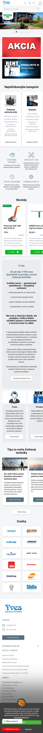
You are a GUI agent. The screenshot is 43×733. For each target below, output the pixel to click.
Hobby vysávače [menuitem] (32, 114)
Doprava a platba (8, 655)
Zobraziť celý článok (15, 499)
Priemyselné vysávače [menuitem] (32, 119)
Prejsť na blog (21, 512)
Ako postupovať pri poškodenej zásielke (15, 666)
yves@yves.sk (11, 625)
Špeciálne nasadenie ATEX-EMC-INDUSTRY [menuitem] (10, 135)
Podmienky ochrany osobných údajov (15, 669)
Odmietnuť (28, 729)
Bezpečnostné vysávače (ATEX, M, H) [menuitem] (32, 130)
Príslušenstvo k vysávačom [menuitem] (32, 123)
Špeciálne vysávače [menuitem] (32, 127)
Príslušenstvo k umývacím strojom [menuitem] (10, 125)
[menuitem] (10, 111)
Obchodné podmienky (9, 659)
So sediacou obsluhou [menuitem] (10, 119)
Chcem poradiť (14, 437)
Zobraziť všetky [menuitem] (11, 142)
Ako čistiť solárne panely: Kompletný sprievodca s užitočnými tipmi (14, 476)
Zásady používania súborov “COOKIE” (15, 673)
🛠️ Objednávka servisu (11, 729)
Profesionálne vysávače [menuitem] (32, 116)
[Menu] (40, 3)
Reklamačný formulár (9, 662)
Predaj (14, 407)
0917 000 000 (11, 630)
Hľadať (38, 9)
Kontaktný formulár (13, 637)
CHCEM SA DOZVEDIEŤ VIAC (21, 378)
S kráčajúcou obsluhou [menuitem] (11, 116)
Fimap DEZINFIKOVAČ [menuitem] (11, 122)
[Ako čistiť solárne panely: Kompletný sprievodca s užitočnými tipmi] (15, 464)
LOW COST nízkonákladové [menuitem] (10, 130)
